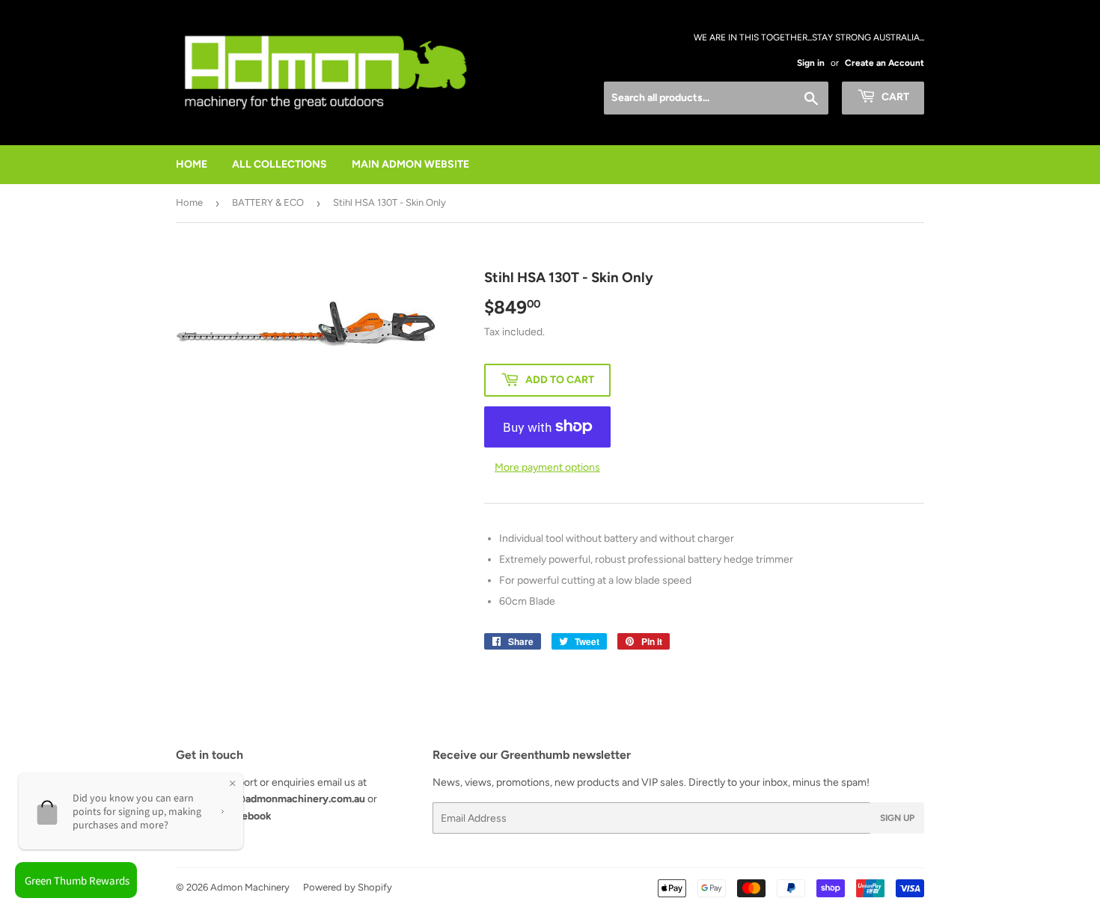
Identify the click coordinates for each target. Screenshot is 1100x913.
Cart (894, 97)
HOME (191, 164)
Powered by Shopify (347, 887)
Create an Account (884, 63)
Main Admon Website (410, 164)
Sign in (811, 63)
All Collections (279, 164)
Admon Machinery (250, 887)
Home (189, 202)
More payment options (547, 467)
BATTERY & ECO (268, 202)
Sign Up (897, 818)
